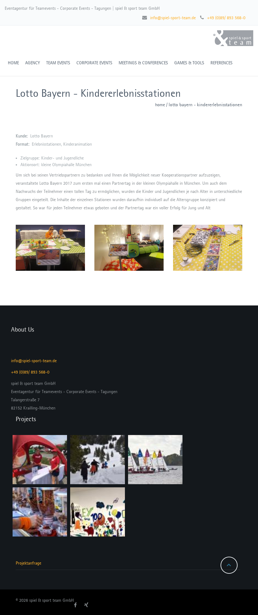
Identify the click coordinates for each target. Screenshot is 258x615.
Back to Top (229, 565)
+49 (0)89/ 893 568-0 (226, 17)
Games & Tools (189, 63)
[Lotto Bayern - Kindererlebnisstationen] (50, 247)
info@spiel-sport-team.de (173, 17)
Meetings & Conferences (143, 63)
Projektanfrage (28, 563)
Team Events (58, 63)
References (221, 63)
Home (160, 104)
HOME (13, 63)
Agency (32, 63)
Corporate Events (94, 63)
